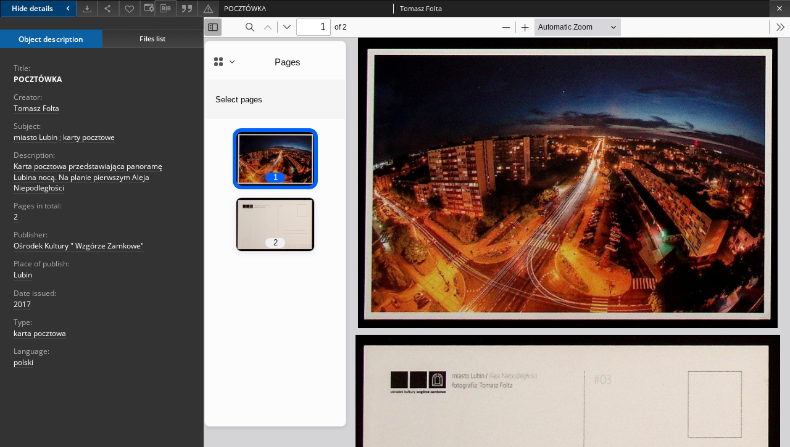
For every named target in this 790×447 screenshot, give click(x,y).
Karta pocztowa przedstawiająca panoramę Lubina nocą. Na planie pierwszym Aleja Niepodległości (88, 176)
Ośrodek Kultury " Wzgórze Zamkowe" (79, 245)
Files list (152, 38)
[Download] (87, 8)
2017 (22, 304)
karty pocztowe (89, 137)
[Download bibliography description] (165, 8)
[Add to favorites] (129, 8)
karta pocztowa (40, 333)
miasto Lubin (35, 137)
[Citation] (187, 8)
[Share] (108, 8)
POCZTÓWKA (38, 79)
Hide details (32, 8)
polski (23, 362)
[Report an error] (208, 8)
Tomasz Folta (36, 108)
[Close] (780, 8)
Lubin (23, 274)
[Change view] (147, 8)
